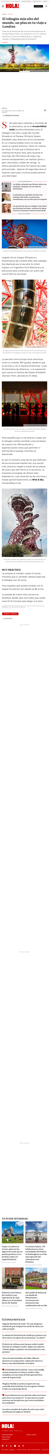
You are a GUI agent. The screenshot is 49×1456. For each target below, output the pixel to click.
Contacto (5, 1439)
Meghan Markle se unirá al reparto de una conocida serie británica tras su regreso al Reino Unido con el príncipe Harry (23, 1386)
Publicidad (6, 1437)
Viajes (10, 14)
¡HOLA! (4, 108)
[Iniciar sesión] (46, 6)
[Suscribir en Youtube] (19, 1446)
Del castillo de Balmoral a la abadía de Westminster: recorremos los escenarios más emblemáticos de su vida (36, 1299)
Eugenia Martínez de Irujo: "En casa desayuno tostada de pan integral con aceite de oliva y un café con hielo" (22, 1326)
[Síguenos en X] (11, 1446)
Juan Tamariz (16, 1)
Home (4, 14)
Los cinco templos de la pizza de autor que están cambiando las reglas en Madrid (23, 1410)
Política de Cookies (28, 1449)
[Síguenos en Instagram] (3, 1446)
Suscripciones (7, 1434)
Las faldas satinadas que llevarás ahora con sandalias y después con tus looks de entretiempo (29, 186)
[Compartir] (45, 110)
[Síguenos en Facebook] (7, 1446)
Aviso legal (8, 1449)
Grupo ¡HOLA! (31, 1434)
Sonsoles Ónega (26, 1)
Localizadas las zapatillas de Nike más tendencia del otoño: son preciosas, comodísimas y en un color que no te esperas (30, 197)
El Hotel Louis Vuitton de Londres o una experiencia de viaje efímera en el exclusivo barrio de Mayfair (12, 1297)
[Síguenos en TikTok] (15, 1446)
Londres (8, 618)
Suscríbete (38, 6)
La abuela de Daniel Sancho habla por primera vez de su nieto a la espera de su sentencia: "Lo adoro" (24, 1336)
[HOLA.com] (12, 6)
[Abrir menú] (3, 6)
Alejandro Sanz (37, 1)
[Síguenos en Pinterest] (23, 1446)
